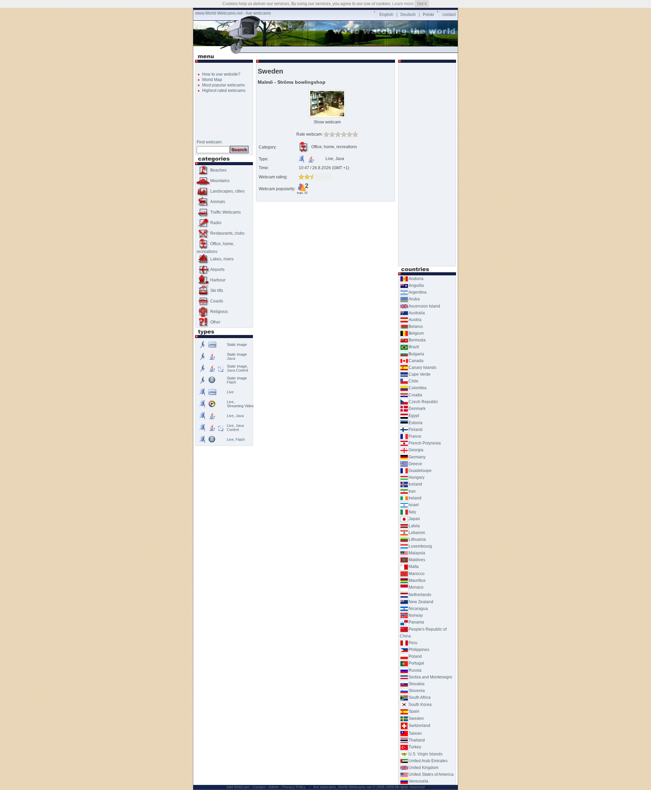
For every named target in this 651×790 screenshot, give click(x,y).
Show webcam (327, 122)
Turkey (415, 747)
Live (230, 392)
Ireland (415, 498)
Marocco (417, 573)
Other (215, 322)
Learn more (403, 3)
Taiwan (415, 733)
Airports (217, 269)
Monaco (416, 587)
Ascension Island (424, 306)
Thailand (417, 740)
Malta (414, 566)
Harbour (217, 280)
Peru (413, 642)
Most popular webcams (223, 85)
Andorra (416, 278)
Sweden (416, 718)
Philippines (419, 649)
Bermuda (417, 340)
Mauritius (417, 580)
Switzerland (419, 725)
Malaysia (417, 553)
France (415, 436)
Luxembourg (420, 546)
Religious (219, 311)
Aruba (414, 299)
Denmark (417, 408)
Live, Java (235, 416)
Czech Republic (423, 401)
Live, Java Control (235, 427)
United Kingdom (423, 767)
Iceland (415, 484)
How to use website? (221, 74)
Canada (416, 360)
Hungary (417, 477)
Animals (217, 201)
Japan (414, 518)
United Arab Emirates (428, 760)
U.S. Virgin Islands (425, 754)
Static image (237, 344)
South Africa (420, 697)
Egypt (414, 415)
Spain (414, 711)
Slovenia (417, 690)
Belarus (416, 326)
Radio (215, 222)
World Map (212, 79)
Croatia (415, 395)
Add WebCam (237, 787)
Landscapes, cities (227, 191)
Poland (415, 656)
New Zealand (421, 601)
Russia (415, 670)
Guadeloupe (420, 470)
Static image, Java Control (237, 368)
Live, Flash (236, 439)
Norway (416, 615)
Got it (422, 3)
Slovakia (417, 684)
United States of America (431, 774)
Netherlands (420, 594)
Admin (274, 787)
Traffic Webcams (225, 212)
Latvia (414, 526)
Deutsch (408, 14)
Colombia (418, 388)
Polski (428, 14)
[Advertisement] (327, 49)
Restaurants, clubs (227, 233)
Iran (412, 491)
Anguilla (416, 285)
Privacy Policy (293, 787)
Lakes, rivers (222, 259)
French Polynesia (425, 443)
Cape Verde (420, 374)
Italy (412, 512)
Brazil (414, 346)
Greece (415, 463)
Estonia (415, 422)
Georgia (416, 450)
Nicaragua (418, 608)
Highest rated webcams (223, 90)
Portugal (416, 663)
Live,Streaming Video (240, 404)
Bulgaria (416, 354)
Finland (415, 429)
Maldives (417, 559)
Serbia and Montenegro (430, 677)
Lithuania (417, 539)
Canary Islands (422, 367)
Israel (414, 504)
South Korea (420, 704)
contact (449, 14)
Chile (413, 381)
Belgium (416, 333)
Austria (415, 319)
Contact (259, 787)
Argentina (418, 292)
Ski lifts (216, 290)
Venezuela (418, 781)
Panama (416, 622)
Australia (417, 313)
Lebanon (417, 532)
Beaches (218, 170)
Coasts (216, 301)
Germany (417, 457)
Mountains (220, 180)
